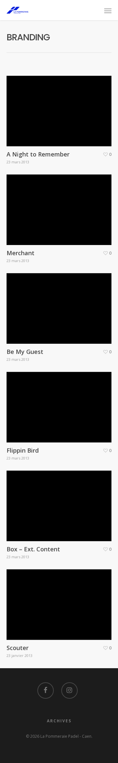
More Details (61, 106)
